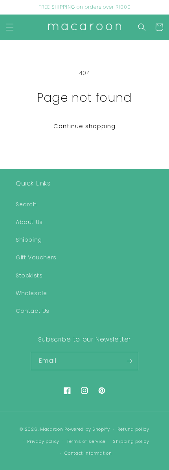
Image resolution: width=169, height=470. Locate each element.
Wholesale (31, 293)
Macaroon (51, 429)
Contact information (88, 453)
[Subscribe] (129, 361)
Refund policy (133, 429)
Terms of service (86, 441)
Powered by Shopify (87, 429)
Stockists (29, 275)
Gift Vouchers (36, 257)
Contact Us (33, 311)
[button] (9, 27)
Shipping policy (131, 441)
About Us (29, 222)
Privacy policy (43, 441)
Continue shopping (84, 126)
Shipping (29, 240)
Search (26, 204)
